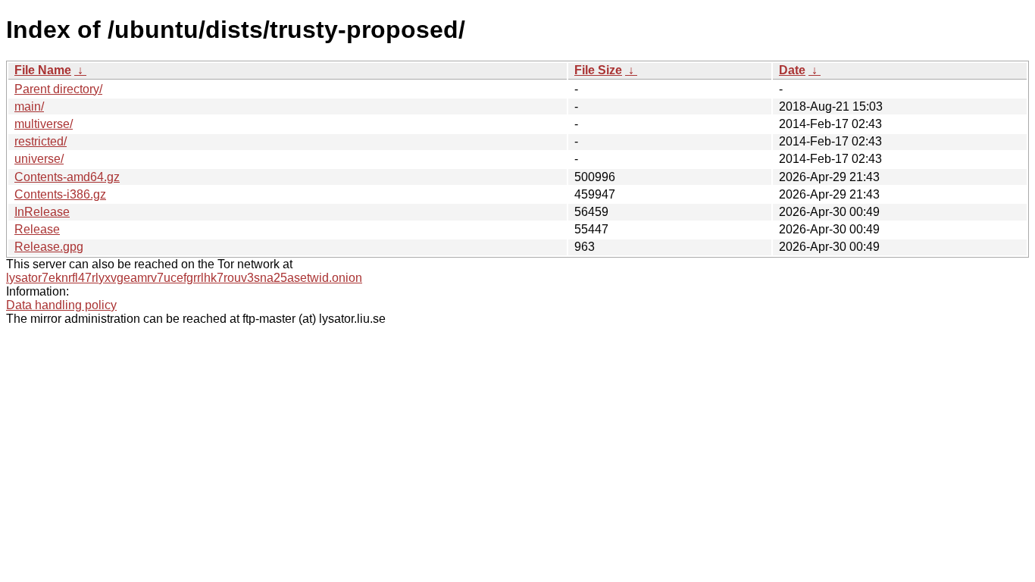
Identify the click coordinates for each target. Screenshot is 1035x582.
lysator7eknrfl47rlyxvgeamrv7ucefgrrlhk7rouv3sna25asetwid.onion (184, 277)
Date (792, 70)
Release (37, 229)
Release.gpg (48, 246)
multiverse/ (43, 123)
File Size (598, 70)
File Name (42, 70)
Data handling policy (61, 305)
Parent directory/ (58, 89)
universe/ (39, 158)
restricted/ (40, 141)
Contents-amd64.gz (67, 177)
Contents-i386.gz (60, 194)
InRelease (42, 211)
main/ (29, 106)
